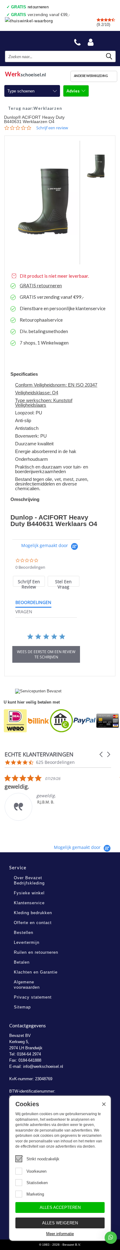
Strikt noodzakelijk (42, 1159)
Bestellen (23, 932)
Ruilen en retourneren (36, 952)
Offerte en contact (33, 922)
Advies (73, 90)
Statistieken (37, 1182)
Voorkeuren (36, 1171)
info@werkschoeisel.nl (43, 1066)
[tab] (29, 581)
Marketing (35, 1194)
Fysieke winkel (29, 893)
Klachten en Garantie (36, 972)
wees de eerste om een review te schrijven (46, 654)
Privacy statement (33, 997)
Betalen (22, 962)
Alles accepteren (60, 1207)
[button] (101, 754)
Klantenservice (29, 903)
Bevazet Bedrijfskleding (34, 40)
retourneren (30, 7)
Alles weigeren (60, 1223)
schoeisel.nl (25, 73)
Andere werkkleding (91, 76)
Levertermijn (26, 942)
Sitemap (22, 1007)
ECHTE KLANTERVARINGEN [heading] (39, 754)
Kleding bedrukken (33, 912)
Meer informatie (60, 1233)
